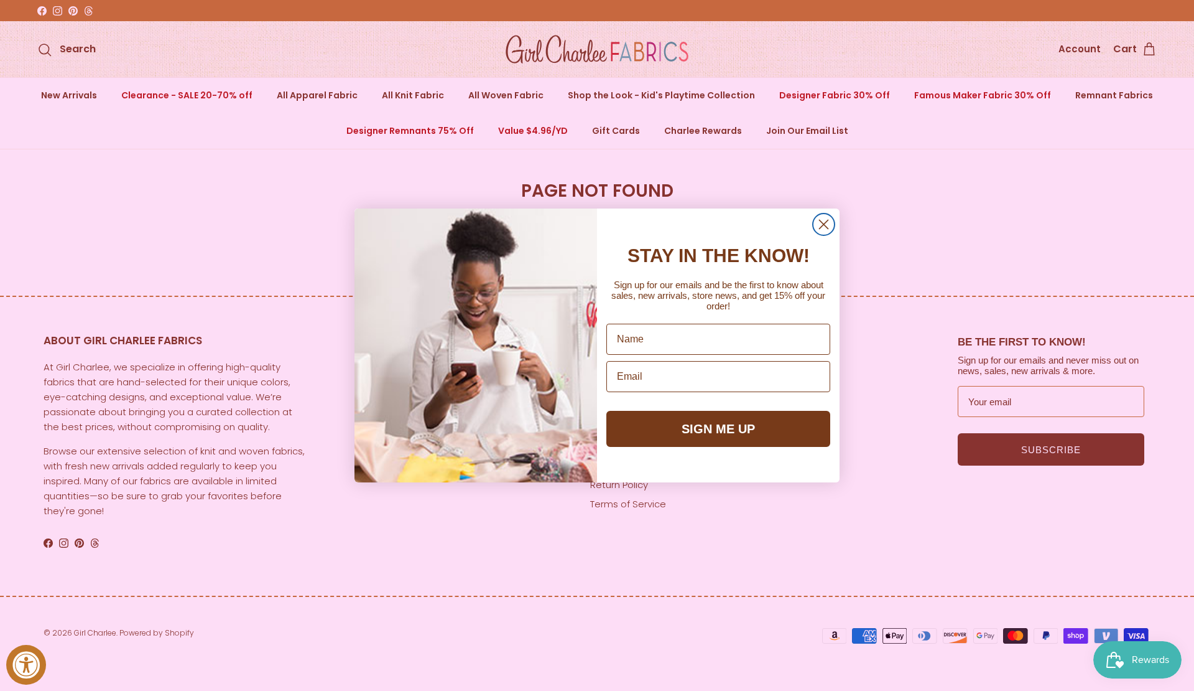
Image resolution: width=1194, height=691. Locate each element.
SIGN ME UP (718, 429)
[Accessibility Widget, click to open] (26, 665)
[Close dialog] (824, 224)
